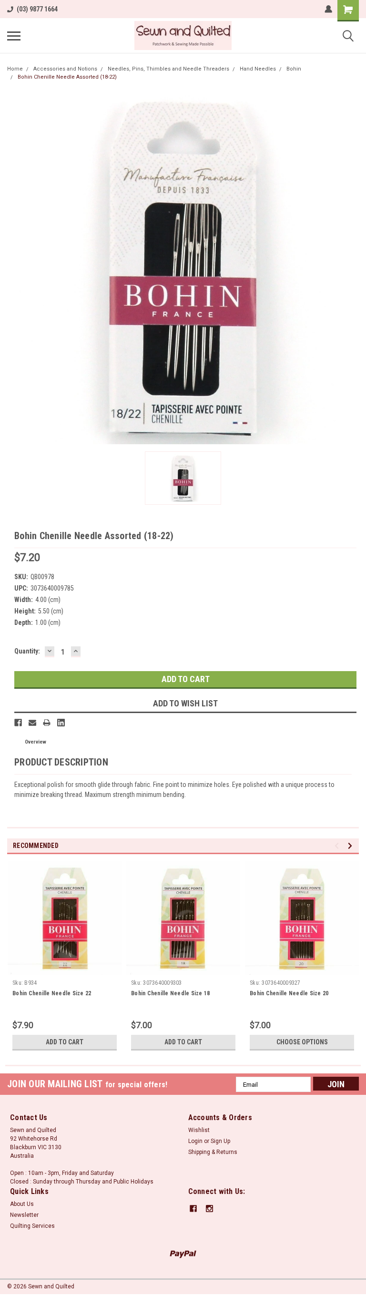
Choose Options (302, 1042)
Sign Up (220, 1141)
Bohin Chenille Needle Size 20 (289, 993)
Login (195, 1141)
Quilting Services (32, 1226)
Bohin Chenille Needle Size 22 (51, 993)
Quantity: (27, 651)
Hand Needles (258, 69)
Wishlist (199, 1130)
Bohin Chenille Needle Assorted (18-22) (67, 77)
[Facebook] (18, 722)
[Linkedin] (61, 722)
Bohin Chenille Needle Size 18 (170, 993)
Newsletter (24, 1215)
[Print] (47, 722)
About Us (22, 1204)
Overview (35, 742)
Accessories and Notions (65, 69)
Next (351, 845)
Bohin (293, 69)
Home (15, 69)
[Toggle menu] (13, 35)
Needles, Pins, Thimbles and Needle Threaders (168, 69)
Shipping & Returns (212, 1152)
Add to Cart (64, 1042)
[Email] (32, 722)
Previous (338, 845)
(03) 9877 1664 (37, 9)
